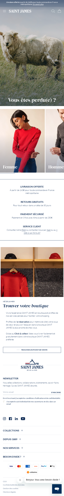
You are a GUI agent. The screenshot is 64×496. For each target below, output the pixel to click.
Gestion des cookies (10, 488)
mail (49, 230)
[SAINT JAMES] (20, 11)
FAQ (24, 230)
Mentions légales (9, 492)
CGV (5, 481)
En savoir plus (38, 4)
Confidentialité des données (14, 485)
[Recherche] (53, 11)
